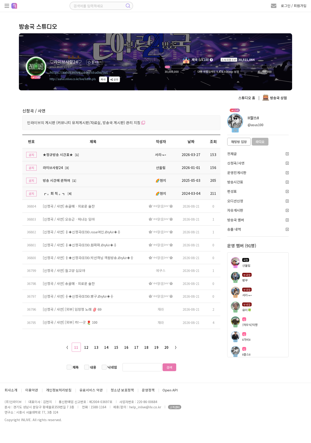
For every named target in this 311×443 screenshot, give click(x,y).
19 (156, 347)
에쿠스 (161, 270)
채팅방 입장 (239, 141)
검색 (169, 367)
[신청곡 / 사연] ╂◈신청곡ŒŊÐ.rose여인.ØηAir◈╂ (82, 231)
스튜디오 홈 (246, 97)
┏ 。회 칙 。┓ (54, 193)
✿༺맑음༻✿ (161, 206)
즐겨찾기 (96, 62)
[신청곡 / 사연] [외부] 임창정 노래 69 (72, 309)
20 (166, 347)
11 (76, 347)
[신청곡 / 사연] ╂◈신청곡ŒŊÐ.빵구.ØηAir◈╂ (78, 296)
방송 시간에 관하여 (56, 180)
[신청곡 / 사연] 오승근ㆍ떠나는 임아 (69, 219)
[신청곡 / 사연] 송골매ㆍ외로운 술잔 (69, 206)
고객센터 (175, 407)
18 (146, 347)
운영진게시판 (236, 172)
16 (126, 347)
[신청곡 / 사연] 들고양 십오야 (64, 270)
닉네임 (112, 367)
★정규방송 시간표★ (58, 154)
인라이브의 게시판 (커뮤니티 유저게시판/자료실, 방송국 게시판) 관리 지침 (84, 122)
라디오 (260, 141)
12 (86, 347)
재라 (161, 309)
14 (106, 347)
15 (116, 347)
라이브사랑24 (53, 167)
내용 (93, 367)
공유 (115, 79)
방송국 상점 (278, 97)
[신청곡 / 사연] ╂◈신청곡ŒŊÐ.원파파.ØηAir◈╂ (80, 244)
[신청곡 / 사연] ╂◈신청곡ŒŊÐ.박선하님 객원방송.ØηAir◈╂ (88, 257)
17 (136, 347)
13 (96, 347)
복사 (103, 79)
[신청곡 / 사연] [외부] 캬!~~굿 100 (70, 322)
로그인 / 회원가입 (293, 5)
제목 (75, 367)
